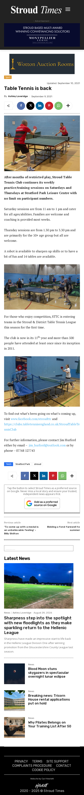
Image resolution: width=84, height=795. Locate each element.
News (7, 613)
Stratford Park (22, 464)
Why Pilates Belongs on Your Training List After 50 (49, 724)
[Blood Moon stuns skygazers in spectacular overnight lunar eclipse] (14, 673)
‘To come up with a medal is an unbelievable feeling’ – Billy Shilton (21, 530)
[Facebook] (21, 106)
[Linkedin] (40, 106)
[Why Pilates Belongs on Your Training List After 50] (14, 727)
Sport (7, 77)
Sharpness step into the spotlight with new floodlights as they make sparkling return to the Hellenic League (38, 625)
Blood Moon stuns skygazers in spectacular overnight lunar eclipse (48, 672)
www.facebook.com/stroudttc (31, 419)
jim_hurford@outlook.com (47, 445)
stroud (37, 464)
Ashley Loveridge (18, 96)
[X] (30, 106)
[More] (68, 106)
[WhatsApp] (58, 106)
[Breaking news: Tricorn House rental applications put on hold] (14, 700)
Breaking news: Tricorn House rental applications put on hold (49, 699)
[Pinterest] (49, 106)
